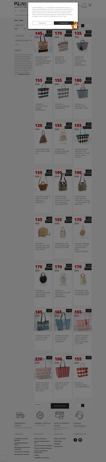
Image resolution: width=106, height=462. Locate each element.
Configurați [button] (42, 23)
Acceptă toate (64, 23)
